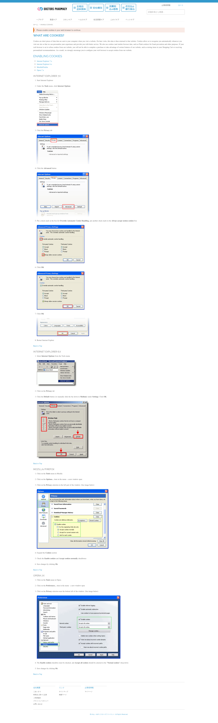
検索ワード (63, 695)
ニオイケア (114, 20)
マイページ (88, 691)
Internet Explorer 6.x (44, 64)
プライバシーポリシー (40, 701)
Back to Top (37, 346)
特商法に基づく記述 (40, 695)
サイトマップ (63, 691)
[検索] (182, 12)
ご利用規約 (37, 698)
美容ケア (53, 20)
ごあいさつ (37, 691)
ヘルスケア (82, 20)
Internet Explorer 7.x (44, 61)
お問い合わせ (37, 704)
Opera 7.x (40, 70)
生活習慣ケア (98, 20)
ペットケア (130, 20)
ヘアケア (40, 20)
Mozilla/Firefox (42, 67)
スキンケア (67, 20)
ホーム (35, 25)
